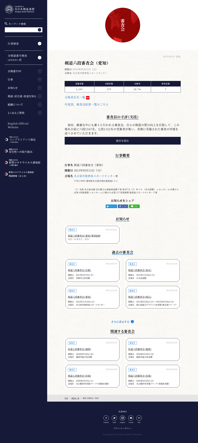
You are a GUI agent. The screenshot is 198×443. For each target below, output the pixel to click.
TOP (66, 398)
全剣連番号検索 (17, 57)
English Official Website (18, 125)
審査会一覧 (75, 398)
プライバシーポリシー (122, 428)
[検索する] (39, 30)
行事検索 (13, 43)
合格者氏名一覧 (75, 97)
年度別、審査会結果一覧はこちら (87, 104)
